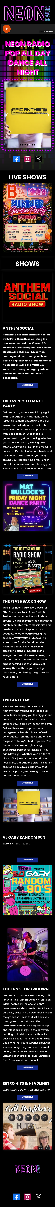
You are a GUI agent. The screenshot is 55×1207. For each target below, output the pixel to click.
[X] (38, 159)
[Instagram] (27, 159)
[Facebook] (16, 159)
